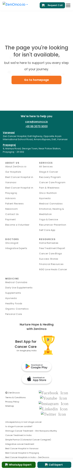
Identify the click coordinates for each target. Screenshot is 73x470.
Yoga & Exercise (48, 219)
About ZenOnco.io (15, 166)
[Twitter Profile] (53, 414)
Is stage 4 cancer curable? (18, 426)
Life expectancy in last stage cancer (23, 422)
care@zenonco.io (36, 121)
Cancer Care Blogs (50, 253)
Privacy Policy (12, 401)
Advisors (10, 198)
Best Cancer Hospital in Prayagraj (22, 452)
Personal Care (13, 314)
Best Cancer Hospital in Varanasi (21, 448)
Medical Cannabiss (51, 203)
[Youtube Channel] (53, 398)
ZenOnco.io (12, 392)
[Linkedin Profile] (53, 408)
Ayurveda (45, 198)
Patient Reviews (14, 203)
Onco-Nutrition (48, 192)
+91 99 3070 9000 (37, 126)
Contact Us (12, 214)
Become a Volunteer (17, 224)
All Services (46, 166)
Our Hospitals (13, 171)
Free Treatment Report (52, 248)
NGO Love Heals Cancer (53, 269)
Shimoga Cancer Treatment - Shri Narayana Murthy (31, 430)
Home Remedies (48, 242)
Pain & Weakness (49, 187)
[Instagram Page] (53, 403)
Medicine (12, 278)
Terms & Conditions (15, 397)
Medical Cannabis (16, 282)
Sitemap (9, 406)
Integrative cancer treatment (19, 444)
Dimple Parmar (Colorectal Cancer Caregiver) (28, 439)
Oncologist (11, 242)
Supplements (13, 292)
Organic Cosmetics (17, 308)
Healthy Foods (13, 303)
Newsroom (11, 208)
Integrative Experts (16, 248)
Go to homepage (36, 80)
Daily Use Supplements (19, 287)
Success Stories (48, 258)
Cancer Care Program (52, 182)
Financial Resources (51, 264)
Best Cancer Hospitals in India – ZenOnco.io (27, 457)
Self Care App (47, 230)
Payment (10, 219)
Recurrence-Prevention (52, 224)
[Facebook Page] (53, 392)
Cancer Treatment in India (18, 435)
